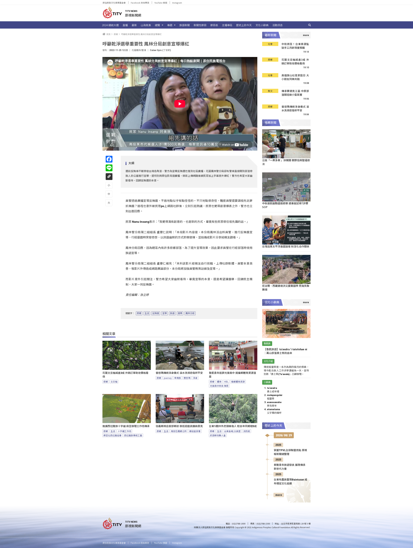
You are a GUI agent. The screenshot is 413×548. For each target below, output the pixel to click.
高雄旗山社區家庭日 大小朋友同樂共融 (295, 77)
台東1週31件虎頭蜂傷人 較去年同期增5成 (233, 426)
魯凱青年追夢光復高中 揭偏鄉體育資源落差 (232, 374)
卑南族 (177, 377)
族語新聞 (184, 25)
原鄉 (139, 313)
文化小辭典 (262, 25)
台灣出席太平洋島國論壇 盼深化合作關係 (285, 246)
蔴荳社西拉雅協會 (112, 435)
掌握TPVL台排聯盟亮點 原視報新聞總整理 (290, 452)
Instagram (177, 2)
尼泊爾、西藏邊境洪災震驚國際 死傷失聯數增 (285, 287)
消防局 (246, 431)
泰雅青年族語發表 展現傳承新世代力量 (289, 466)
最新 (134, 25)
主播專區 (227, 25)
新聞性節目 (200, 25)
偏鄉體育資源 (238, 381)
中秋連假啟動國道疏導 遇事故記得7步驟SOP (285, 205)
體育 (219, 381)
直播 (125, 25)
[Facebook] (109, 159)
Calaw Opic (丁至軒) (160, 50)
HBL (226, 381)
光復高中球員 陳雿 (219, 385)
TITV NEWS (131, 11)
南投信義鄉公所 (179, 431)
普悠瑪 (187, 377)
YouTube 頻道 (160, 2)
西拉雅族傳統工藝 (133, 435)
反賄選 (155, 313)
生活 (147, 313)
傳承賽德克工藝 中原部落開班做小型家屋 (295, 93)
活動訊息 (277, 25)
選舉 (180, 313)
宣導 (164, 313)
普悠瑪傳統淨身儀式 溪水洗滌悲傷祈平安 (179, 372)
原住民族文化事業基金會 (114, 2)
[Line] (109, 167)
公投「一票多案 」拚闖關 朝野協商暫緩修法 (286, 162)
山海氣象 (146, 25)
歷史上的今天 (244, 25)
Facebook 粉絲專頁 (140, 2)
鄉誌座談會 (195, 431)
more (278, 495)
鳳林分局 (190, 313)
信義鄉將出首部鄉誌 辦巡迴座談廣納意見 (179, 426)
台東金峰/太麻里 (232, 431)
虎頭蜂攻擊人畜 (218, 435)
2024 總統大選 (110, 25)
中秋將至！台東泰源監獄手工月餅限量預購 (295, 46)
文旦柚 (114, 381)
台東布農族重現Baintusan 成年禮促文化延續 (290, 481)
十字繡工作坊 (124, 431)
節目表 (214, 25)
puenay (168, 377)
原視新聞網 (133, 15)
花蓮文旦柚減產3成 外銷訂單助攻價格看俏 (125, 374)
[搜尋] (309, 25)
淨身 (195, 377)
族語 (172, 313)
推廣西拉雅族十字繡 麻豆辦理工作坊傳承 (126, 426)
